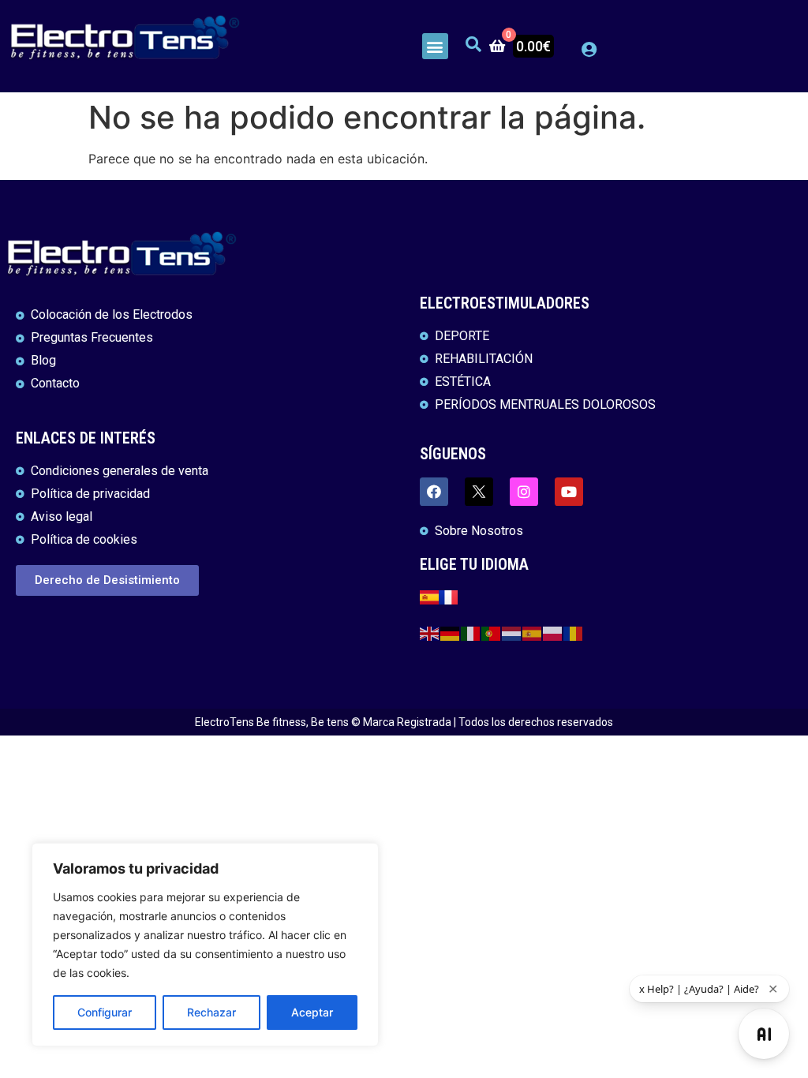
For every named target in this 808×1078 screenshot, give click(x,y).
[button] (435, 46)
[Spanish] (532, 632)
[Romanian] (573, 632)
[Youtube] (569, 491)
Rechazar (211, 1012)
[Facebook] (434, 491)
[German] (450, 632)
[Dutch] (512, 632)
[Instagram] (524, 491)
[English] (430, 632)
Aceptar (312, 1012)
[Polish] (553, 632)
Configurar (104, 1012)
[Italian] (471, 632)
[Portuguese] (491, 632)
